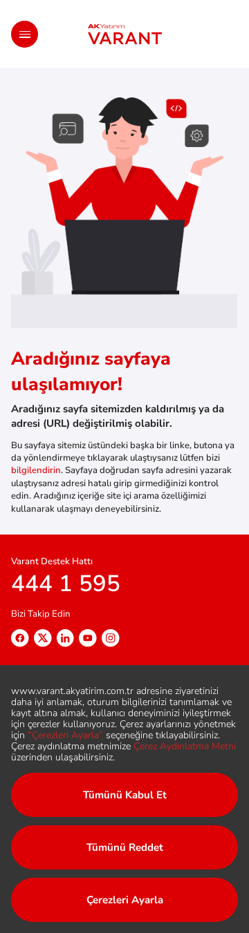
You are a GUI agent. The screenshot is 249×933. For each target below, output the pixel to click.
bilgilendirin (36, 470)
